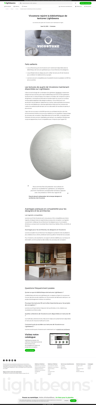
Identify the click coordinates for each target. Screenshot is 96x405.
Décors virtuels (63, 368)
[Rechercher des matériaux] (20, 3)
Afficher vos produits (85, 3)
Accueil (7, 8)
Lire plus (66, 400)
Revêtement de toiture (39, 368)
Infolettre (78, 370)
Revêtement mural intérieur (53, 367)
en (75, 3)
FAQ (77, 367)
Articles (16, 8)
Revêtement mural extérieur (40, 365)
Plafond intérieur (51, 368)
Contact (89, 368)
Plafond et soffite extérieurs (40, 367)
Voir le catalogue (30, 350)
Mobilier (49, 374)
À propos (89, 365)
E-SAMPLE (63, 365)
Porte (36, 373)
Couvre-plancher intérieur (53, 365)
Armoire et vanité (51, 371)
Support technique (79, 368)
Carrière (89, 367)
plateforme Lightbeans (63, 329)
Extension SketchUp (80, 371)
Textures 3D (63, 367)
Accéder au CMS (79, 365)
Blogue (12, 8)
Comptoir (49, 373)
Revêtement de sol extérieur (40, 370)
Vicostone (58, 92)
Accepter (73, 400)
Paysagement (37, 371)
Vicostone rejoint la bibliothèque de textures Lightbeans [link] (30, 8)
